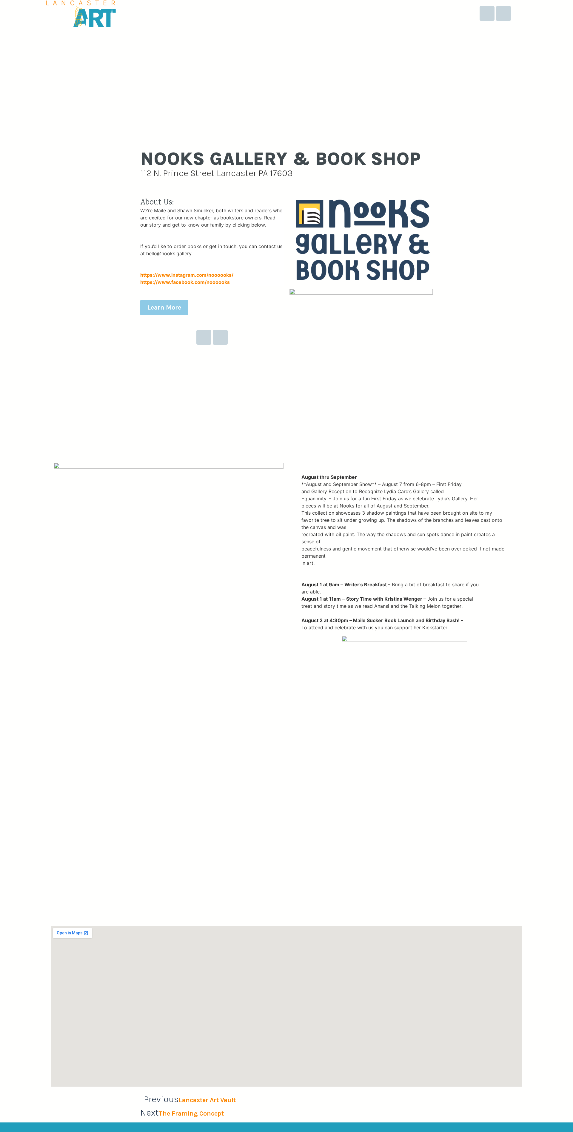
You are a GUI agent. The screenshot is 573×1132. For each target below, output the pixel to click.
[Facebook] (487, 13)
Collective (384, 13)
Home (354, 13)
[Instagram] (503, 13)
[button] (56, 854)
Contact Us (449, 13)
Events (416, 13)
